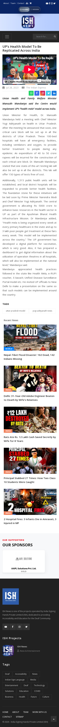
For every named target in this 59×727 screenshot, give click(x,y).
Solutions (9, 691)
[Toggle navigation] (7, 36)
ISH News (22, 646)
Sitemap (20, 716)
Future (34, 696)
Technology (39, 685)
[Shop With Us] (30, 3)
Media (33, 679)
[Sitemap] (27, 3)
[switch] (29, 9)
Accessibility (21, 674)
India (8, 390)
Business (9, 696)
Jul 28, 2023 (12, 87)
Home (5, 712)
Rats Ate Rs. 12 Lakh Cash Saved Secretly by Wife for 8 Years (30, 439)
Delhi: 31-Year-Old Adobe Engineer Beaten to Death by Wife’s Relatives (29, 397)
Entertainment (11, 685)
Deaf (7, 674)
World (8, 349)
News (34, 674)
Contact (20, 3)
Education (24, 691)
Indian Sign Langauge (15, 679)
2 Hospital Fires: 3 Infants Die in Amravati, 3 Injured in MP (30, 521)
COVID (37, 691)
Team (13, 3)
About (6, 3)
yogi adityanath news (42, 310)
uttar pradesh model (15, 310)
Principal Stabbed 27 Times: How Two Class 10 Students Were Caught (30, 480)
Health (22, 696)
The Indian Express (36, 87)
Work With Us (39, 712)
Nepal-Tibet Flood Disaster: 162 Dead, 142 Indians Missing (29, 356)
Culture (45, 696)
